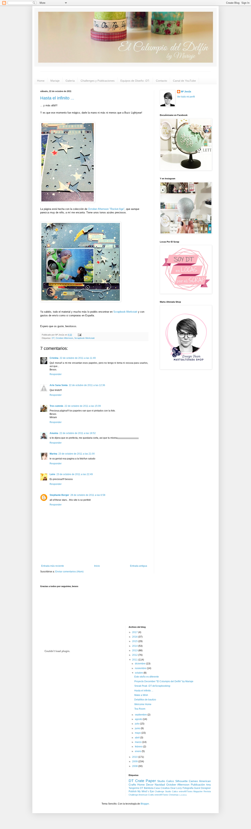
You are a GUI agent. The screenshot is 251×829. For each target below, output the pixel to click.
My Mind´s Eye (145, 791)
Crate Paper (145, 781)
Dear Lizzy (176, 788)
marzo (138, 742)
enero (138, 751)
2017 (135, 632)
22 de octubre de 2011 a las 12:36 (87, 385)
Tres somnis (56, 406)
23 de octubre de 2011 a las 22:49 (74, 474)
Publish (133, 791)
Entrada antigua (138, 566)
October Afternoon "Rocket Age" (106, 208)
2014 (135, 646)
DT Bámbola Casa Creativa (155, 788)
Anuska (54, 433)
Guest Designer (202, 788)
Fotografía (188, 788)
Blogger (145, 803)
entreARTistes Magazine (191, 791)
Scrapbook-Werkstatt (125, 311)
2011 (135, 659)
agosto (139, 719)
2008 (135, 766)
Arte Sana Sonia (59, 385)
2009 (135, 761)
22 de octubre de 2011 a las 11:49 (78, 358)
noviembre (141, 668)
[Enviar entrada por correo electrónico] (79, 335)
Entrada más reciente (52, 566)
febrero (139, 746)
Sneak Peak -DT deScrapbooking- (152, 686)
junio (138, 728)
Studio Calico (165, 781)
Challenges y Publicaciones (98, 80)
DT (53, 338)
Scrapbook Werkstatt (84, 338)
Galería (70, 80)
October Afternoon (64, 338)
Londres (183, 795)
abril (137, 737)
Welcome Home (142, 704)
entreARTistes (161, 795)
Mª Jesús (186, 91)
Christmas (174, 795)
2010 (135, 757)
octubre (139, 672)
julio (137, 723)
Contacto (161, 80)
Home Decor (145, 784)
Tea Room (139, 708)
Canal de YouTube (184, 80)
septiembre (141, 714)
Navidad (160, 784)
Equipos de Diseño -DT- (135, 80)
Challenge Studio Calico (166, 791)
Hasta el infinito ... (57, 98)
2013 (135, 650)
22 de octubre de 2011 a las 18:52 (77, 433)
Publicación (198, 784)
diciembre (140, 663)
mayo (138, 733)
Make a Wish (141, 695)
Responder (56, 374)
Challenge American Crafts (141, 795)
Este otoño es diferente (146, 676)
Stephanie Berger (59, 495)
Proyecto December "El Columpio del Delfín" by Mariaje (163, 681)
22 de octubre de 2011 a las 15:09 (83, 406)
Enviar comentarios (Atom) (69, 571)
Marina (53, 453)
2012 (135, 655)
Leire (52, 474)
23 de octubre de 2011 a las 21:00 (76, 453)
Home (41, 80)
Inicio (97, 566)
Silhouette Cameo (186, 781)
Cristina (54, 358)
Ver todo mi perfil (186, 96)
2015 (135, 641)
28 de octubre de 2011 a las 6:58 (87, 495)
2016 (135, 636)
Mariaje (55, 80)
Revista (207, 791)
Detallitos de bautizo (145, 699)
